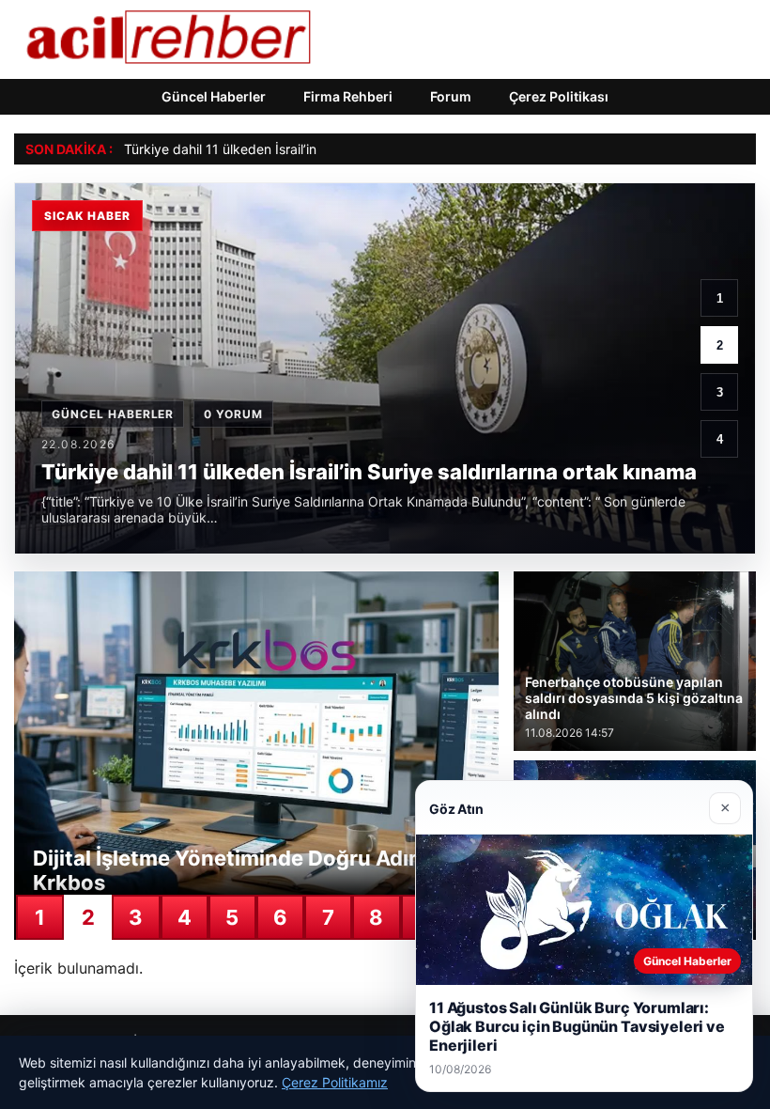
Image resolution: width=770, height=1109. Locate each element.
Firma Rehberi (348, 96)
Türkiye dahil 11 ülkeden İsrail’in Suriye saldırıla (266, 149)
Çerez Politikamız (335, 1082)
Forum (450, 96)
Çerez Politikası (558, 96)
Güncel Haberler (214, 96)
